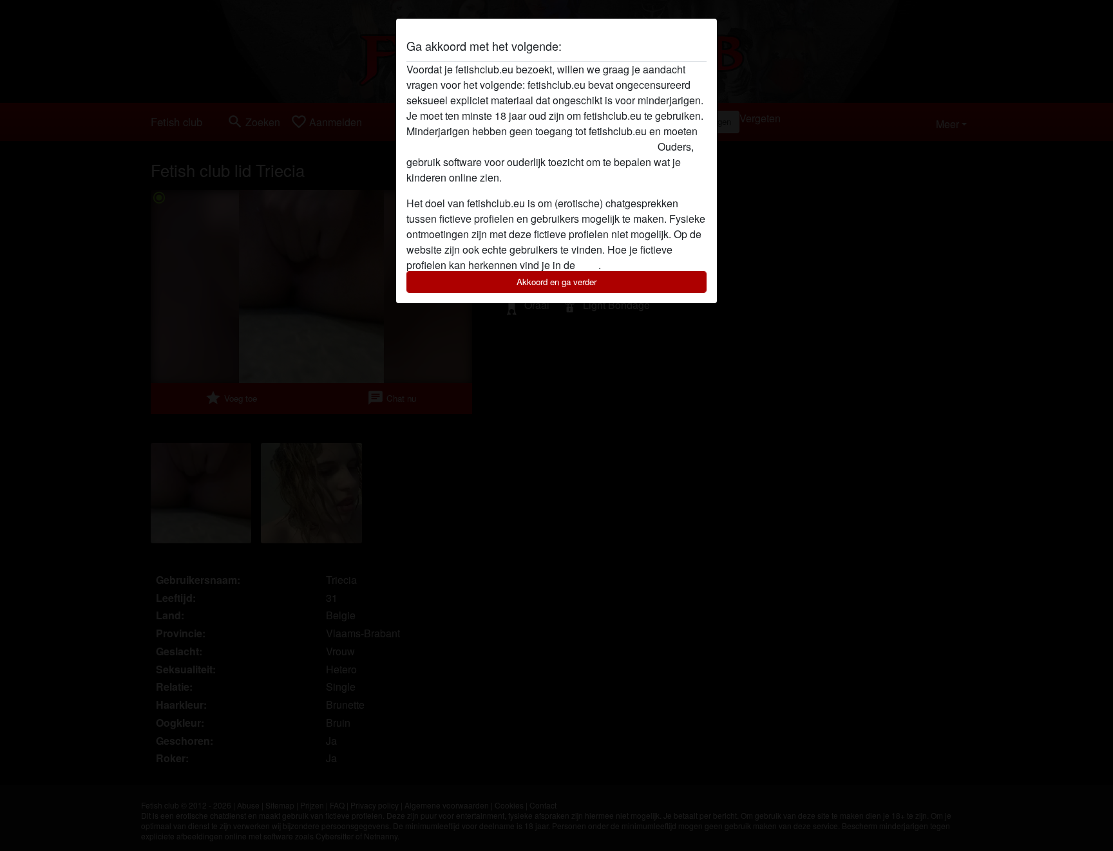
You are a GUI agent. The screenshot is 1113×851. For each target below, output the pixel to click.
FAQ (588, 264)
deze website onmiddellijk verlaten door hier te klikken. (530, 146)
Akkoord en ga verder (556, 282)
